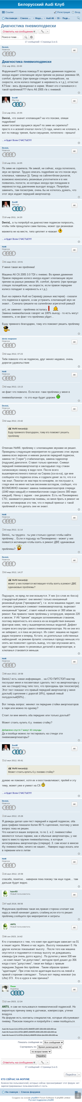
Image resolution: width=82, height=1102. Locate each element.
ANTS (13, 924)
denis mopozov (9, 339)
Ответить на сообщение (18, 31)
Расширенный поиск (31, 37)
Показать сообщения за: (30, 1042)
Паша (13, 986)
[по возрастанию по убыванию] (41, 1051)
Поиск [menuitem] (79, 18)
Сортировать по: (28, 1047)
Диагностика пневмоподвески (28, 26)
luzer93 (14, 891)
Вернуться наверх (79, 93)
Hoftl (4, 247)
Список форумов (30, 1092)
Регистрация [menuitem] (63, 12)
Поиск (26, 37)
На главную (11, 1092)
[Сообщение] (3, 66)
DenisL (5, 47)
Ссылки (9, 12)
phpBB (34, 1098)
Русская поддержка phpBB (41, 1100)
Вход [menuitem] (77, 12)
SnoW (15, 98)
